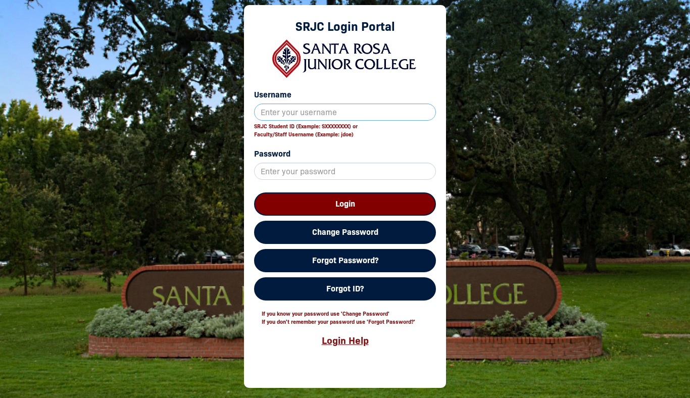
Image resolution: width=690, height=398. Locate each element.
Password (272, 154)
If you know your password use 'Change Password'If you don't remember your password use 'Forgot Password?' (338, 317)
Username (272, 95)
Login (345, 204)
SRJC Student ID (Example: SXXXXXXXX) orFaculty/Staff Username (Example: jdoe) (306, 130)
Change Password (345, 232)
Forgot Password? (345, 260)
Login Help (345, 340)
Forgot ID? (345, 288)
